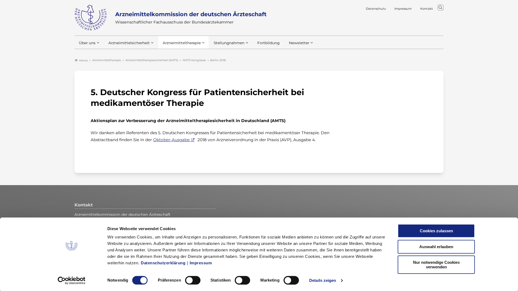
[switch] (192, 280)
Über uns (87, 43)
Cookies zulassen (436, 230)
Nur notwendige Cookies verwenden (436, 264)
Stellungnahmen (229, 43)
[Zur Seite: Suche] (440, 7)
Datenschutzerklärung (163, 263)
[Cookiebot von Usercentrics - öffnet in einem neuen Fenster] (71, 280)
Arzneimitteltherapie (182, 43)
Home (83, 60)
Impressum (201, 263)
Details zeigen (322, 280)
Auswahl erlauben (436, 246)
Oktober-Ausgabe (171, 139)
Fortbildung (268, 43)
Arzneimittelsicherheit (129, 43)
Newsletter (299, 43)
